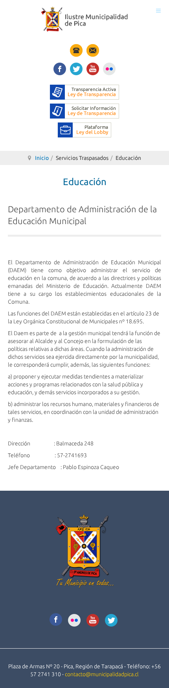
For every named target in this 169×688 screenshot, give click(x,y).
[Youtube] (92, 67)
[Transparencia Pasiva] (84, 111)
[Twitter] (76, 67)
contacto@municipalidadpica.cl (102, 674)
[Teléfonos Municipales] (76, 50)
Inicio (42, 158)
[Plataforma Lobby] (84, 129)
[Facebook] (59, 67)
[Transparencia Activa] (84, 92)
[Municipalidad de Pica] (84, 19)
